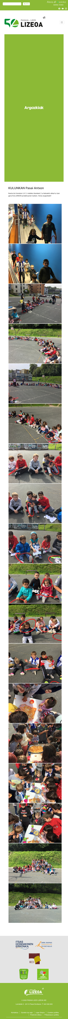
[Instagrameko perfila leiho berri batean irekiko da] (66, 8)
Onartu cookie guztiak (26, 1016)
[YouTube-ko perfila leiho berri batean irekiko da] (63, 8)
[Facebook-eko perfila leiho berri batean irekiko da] (59, 8)
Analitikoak (6, 982)
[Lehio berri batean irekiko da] (51, 2)
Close (51, 970)
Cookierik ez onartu (9, 1016)
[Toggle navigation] (61, 22)
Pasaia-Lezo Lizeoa (25, 17)
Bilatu (26, 4)
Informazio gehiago (24, 979)
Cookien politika (53, 1012)
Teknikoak (6, 995)
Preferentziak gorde (9, 1011)
